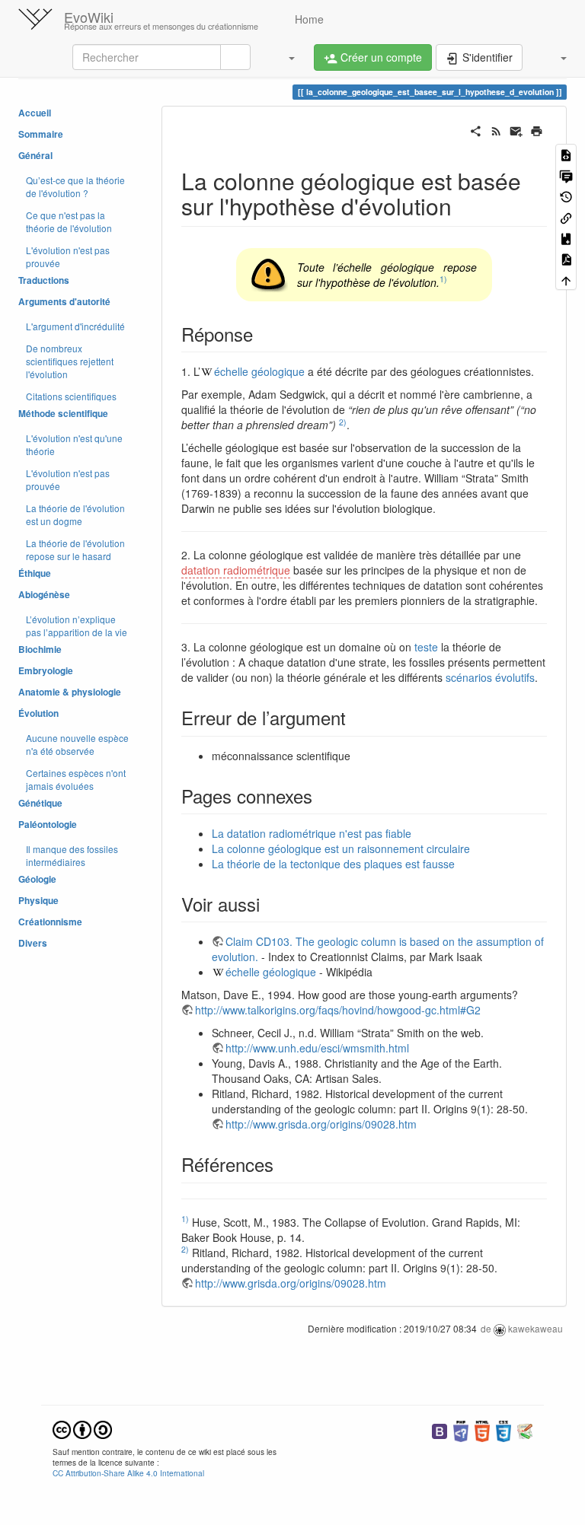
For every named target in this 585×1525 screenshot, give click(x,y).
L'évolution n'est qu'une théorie (74, 444)
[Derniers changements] (496, 129)
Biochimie (40, 649)
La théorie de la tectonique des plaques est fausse (333, 863)
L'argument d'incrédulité (75, 326)
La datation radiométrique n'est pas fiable (311, 833)
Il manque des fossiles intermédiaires (72, 855)
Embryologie (45, 670)
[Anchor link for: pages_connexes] (321, 795)
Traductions (43, 280)
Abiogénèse (44, 594)
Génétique (40, 803)
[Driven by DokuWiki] (524, 1429)
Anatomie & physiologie (69, 692)
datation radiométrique (235, 570)
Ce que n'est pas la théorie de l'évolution (69, 221)
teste (426, 646)
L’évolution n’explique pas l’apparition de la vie (76, 625)
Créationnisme (50, 921)
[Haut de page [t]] (566, 279)
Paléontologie (47, 824)
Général (35, 155)
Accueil (34, 113)
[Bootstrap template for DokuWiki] (439, 1429)
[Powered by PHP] (460, 1429)
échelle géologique (259, 371)
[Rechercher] (235, 57)
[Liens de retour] (566, 216)
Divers (32, 943)
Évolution (38, 713)
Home (308, 19)
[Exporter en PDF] (566, 258)
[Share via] (475, 129)
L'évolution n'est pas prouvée (68, 256)
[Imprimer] (536, 129)
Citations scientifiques (71, 396)
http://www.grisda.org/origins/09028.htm (321, 1124)
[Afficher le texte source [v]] (566, 154)
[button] (284, 57)
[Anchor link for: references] (282, 1163)
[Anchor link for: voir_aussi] (269, 903)
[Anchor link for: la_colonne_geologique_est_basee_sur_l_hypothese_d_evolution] (463, 205)
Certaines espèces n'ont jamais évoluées (76, 779)
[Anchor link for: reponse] (262, 333)
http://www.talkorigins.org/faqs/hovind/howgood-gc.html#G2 (338, 1009)
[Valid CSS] (503, 1429)
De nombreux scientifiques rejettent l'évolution (69, 361)
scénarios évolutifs (490, 677)
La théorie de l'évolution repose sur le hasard (75, 549)
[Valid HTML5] (482, 1429)
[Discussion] (566, 174)
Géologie (37, 879)
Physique (38, 900)
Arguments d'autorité (64, 301)
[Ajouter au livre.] (566, 237)
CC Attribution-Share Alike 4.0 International (128, 1473)
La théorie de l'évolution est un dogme (75, 514)
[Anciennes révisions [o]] (566, 195)
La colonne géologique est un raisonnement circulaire (341, 848)
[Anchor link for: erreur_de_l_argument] (355, 717)
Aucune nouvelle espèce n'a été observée (77, 744)
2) (343, 422)
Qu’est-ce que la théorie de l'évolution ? (75, 186)
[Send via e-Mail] (516, 129)
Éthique (34, 573)
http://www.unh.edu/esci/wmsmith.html (317, 1047)
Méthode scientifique (63, 413)
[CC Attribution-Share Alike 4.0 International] (82, 1428)
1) (443, 279)
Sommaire (40, 134)
